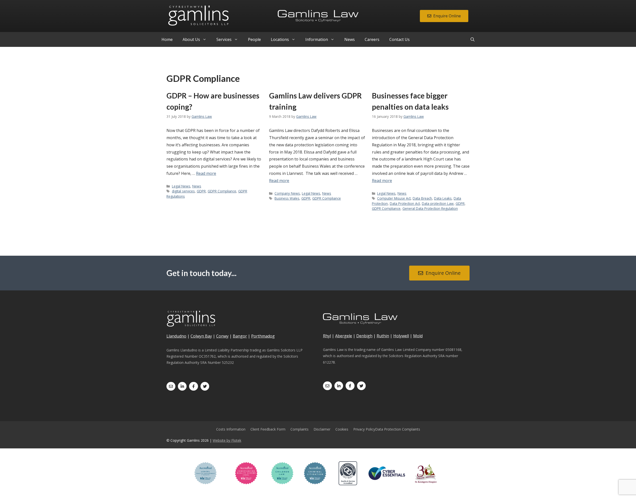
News (349, 39)
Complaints (299, 429)
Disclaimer (322, 429)
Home (167, 39)
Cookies (341, 429)
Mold (418, 336)
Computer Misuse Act (394, 198)
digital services (183, 191)
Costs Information (230, 429)
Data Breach (422, 198)
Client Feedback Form (267, 429)
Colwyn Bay (201, 336)
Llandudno (176, 336)
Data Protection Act (405, 203)
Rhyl (327, 336)
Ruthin (383, 336)
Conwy (222, 336)
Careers (372, 39)
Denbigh (364, 336)
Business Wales (287, 198)
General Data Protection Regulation (430, 208)
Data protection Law (438, 203)
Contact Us (399, 39)
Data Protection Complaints (397, 429)
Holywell (401, 336)
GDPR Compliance (222, 191)
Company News (287, 193)
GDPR (201, 191)
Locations (280, 39)
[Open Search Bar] (472, 39)
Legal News (181, 186)
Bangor (240, 336)
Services (224, 39)
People (254, 39)
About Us (191, 39)
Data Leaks (443, 198)
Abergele (343, 336)
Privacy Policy (364, 429)
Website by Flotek (227, 440)
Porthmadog (263, 336)
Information (316, 39)
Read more (206, 173)
